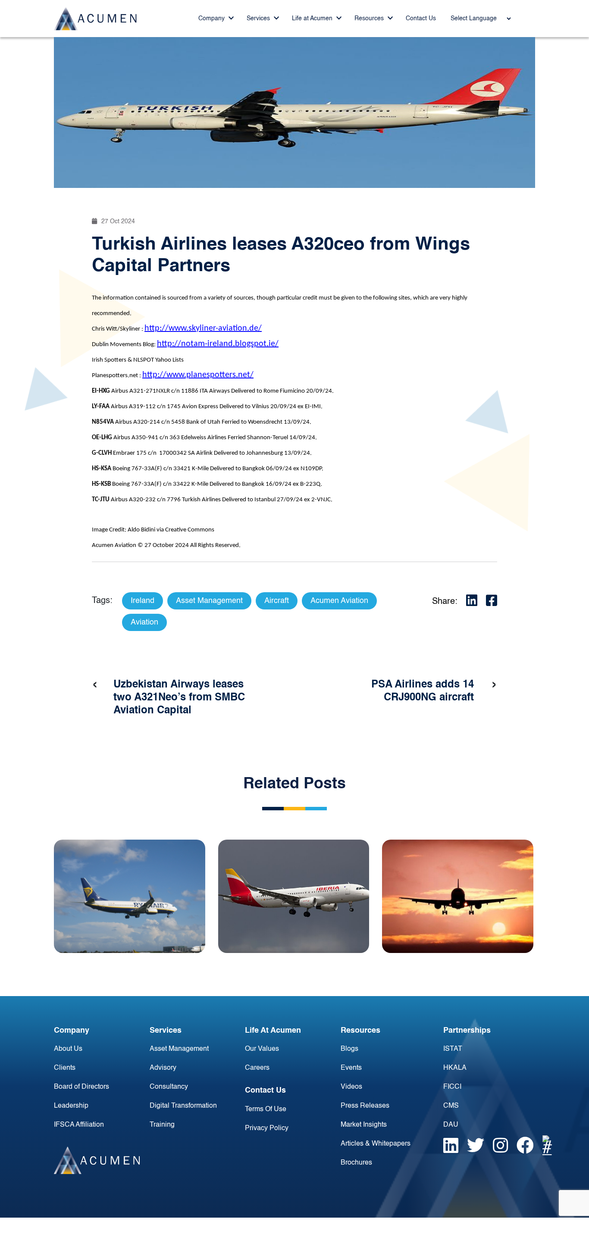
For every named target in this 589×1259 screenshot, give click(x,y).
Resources (369, 19)
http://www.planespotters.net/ (198, 375)
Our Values (262, 1049)
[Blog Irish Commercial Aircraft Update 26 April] (129, 896)
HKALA (455, 1068)
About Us (68, 1049)
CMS (451, 1106)
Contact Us (421, 19)
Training (162, 1125)
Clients (64, 1068)
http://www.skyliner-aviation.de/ (203, 328)
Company (212, 19)
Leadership (71, 1106)
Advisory (163, 1068)
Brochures (356, 1162)
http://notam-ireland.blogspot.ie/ (218, 344)
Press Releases (365, 1106)
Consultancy (169, 1087)
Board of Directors (81, 1087)
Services (259, 19)
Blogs (349, 1049)
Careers (257, 1068)
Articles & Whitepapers (375, 1143)
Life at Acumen (313, 19)
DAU (450, 1125)
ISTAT (452, 1049)
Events (351, 1068)
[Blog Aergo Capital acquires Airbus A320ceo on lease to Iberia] (294, 896)
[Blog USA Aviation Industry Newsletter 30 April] (457, 896)
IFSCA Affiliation (79, 1125)
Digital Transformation (183, 1106)
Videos (351, 1087)
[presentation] (95, 684)
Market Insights (364, 1125)
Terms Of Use (265, 1109)
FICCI (452, 1087)
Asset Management (179, 1049)
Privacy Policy (266, 1128)
